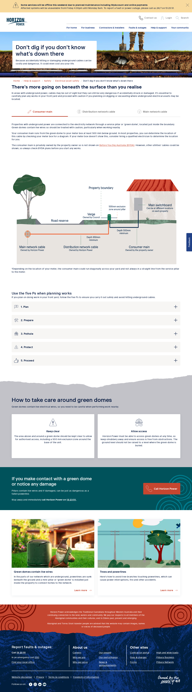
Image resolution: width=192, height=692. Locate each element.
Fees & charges (138, 657)
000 (37, 657)
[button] (96, 307)
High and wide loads (167, 652)
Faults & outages (137, 27)
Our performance (108, 657)
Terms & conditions (58, 676)
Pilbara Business (165, 657)
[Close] (187, 5)
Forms (133, 662)
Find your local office (23, 662)
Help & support (159, 27)
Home (16, 80)
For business (88, 27)
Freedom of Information (86, 676)
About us (80, 647)
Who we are (79, 657)
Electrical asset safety (67, 80)
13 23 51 (21, 652)
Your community (180, 27)
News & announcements (107, 663)
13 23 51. (71, 499)
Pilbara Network (165, 662)
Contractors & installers (111, 27)
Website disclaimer (22, 676)
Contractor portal (139, 652)
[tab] (40, 112)
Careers (77, 652)
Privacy (40, 676)
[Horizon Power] (17, 22)
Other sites (139, 647)
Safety (47, 80)
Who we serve (80, 662)
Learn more (80, 590)
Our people (105, 652)
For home (71, 27)
